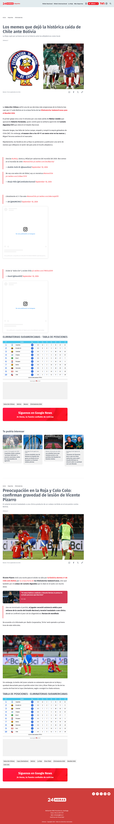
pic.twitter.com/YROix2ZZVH (42, 270)
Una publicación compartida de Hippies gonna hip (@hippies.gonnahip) (25, 330)
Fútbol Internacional (60, 4)
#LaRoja (15, 158)
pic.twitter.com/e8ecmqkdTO (47, 196)
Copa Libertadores (22, 761)
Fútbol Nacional (47, 4)
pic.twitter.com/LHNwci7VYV (16, 176)
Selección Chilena (9, 404)
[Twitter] (78, 92)
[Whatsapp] (69, 92)
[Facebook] (73, 92)
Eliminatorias (18, 17)
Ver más (23, 599)
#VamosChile (28, 161)
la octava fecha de (27, 581)
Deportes (10, 17)
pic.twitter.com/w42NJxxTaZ (43, 161)
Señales (93, 4)
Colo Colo (6, 765)
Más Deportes (78, 4)
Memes (26, 404)
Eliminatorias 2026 (36, 404)
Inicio (4, 17)
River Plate (47, 761)
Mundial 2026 (71, 761)
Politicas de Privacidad (57, 817)
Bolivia (19, 404)
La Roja (70, 4)
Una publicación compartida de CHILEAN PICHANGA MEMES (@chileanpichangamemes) (28, 255)
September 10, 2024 (40, 167)
